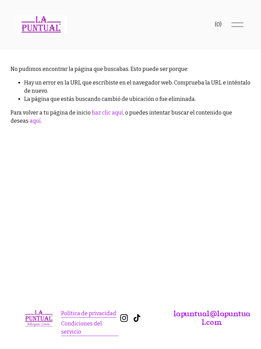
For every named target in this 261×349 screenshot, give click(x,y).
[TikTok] (137, 318)
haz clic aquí (107, 112)
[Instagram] (124, 318)
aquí (35, 121)
